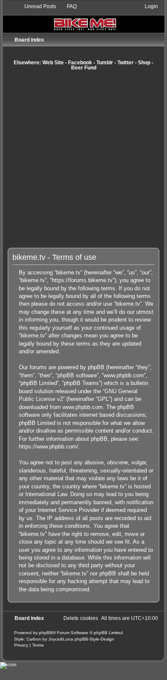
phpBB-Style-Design (94, 639)
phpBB (46, 632)
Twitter (125, 62)
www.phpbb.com (83, 407)
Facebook (80, 62)
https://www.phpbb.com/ (48, 446)
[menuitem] (36, 6)
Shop (144, 62)
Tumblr (104, 62)
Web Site (53, 62)
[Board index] (83, 18)
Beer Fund (83, 67)
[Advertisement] (83, 159)
